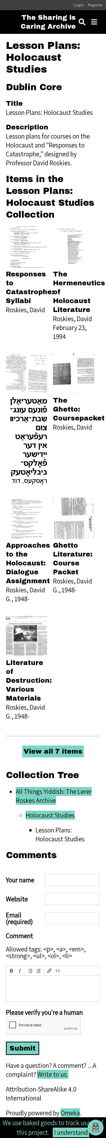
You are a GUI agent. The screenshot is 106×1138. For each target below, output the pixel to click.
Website (17, 899)
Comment (19, 935)
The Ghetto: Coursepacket (79, 409)
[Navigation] (94, 22)
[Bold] (11, 971)
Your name (20, 880)
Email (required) (19, 918)
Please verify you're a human (44, 1012)
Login (78, 5)
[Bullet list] (30, 971)
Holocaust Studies (50, 815)
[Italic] (20, 971)
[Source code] (57, 971)
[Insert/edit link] (49, 971)
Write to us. (52, 1074)
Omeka (70, 1112)
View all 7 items (53, 751)
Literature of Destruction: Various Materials (29, 680)
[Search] (82, 22)
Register (95, 5)
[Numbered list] (39, 971)
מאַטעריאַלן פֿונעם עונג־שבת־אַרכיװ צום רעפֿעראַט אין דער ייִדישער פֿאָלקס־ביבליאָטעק (28, 437)
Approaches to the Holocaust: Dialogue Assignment (28, 563)
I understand (71, 1132)
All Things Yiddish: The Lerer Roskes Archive (54, 796)
